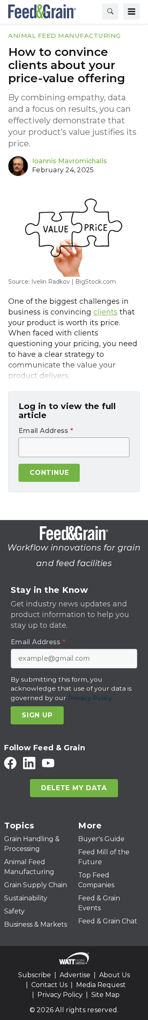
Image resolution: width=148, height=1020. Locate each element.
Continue (49, 472)
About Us (114, 975)
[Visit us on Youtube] (48, 762)
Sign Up (37, 715)
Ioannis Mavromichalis (69, 161)
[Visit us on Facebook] (10, 762)
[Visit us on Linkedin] (29, 762)
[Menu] (131, 11)
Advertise (75, 975)
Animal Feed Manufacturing (64, 35)
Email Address (45, 431)
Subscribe (34, 975)
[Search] (110, 11)
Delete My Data (73, 788)
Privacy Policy (60, 995)
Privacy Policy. (90, 698)
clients (105, 312)
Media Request (101, 985)
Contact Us (49, 985)
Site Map (105, 995)
